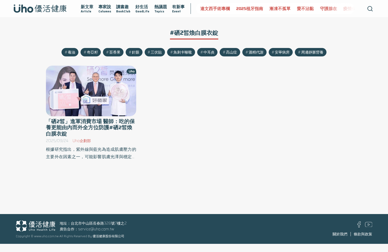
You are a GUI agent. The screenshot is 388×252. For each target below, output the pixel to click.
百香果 (114, 52)
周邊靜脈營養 (312, 52)
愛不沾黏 (305, 8)
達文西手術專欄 (215, 8)
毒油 (71, 52)
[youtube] (368, 226)
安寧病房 (282, 52)
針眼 (135, 52)
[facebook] (359, 226)
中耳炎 (209, 52)
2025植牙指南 (249, 8)
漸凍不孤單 (279, 8)
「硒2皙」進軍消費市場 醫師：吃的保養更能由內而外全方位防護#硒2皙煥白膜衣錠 (90, 127)
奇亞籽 (92, 52)
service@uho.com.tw (96, 229)
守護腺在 (328, 8)
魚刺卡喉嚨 (182, 52)
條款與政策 (363, 234)
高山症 (231, 52)
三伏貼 (156, 52)
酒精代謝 (256, 52)
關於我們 (340, 234)
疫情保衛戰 (353, 8)
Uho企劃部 (82, 141)
